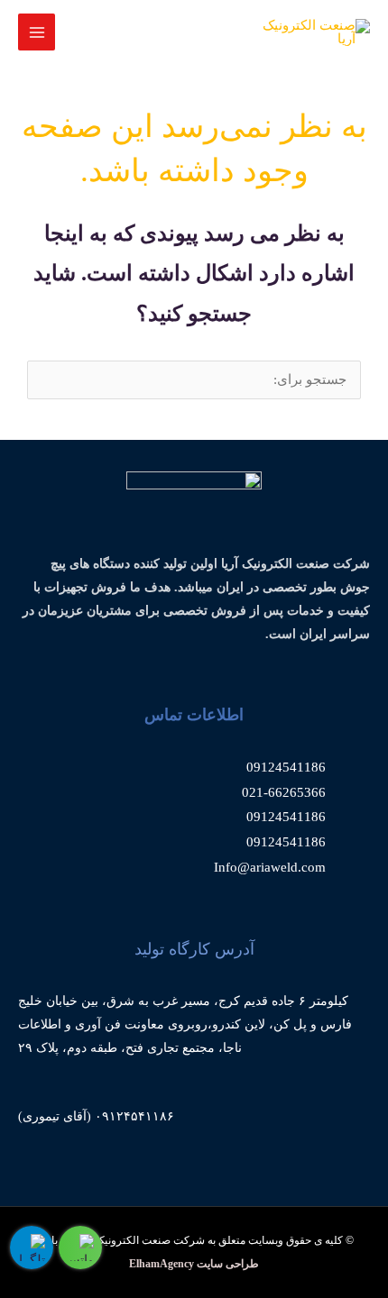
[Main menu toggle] (36, 32)
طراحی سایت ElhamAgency (194, 1263)
